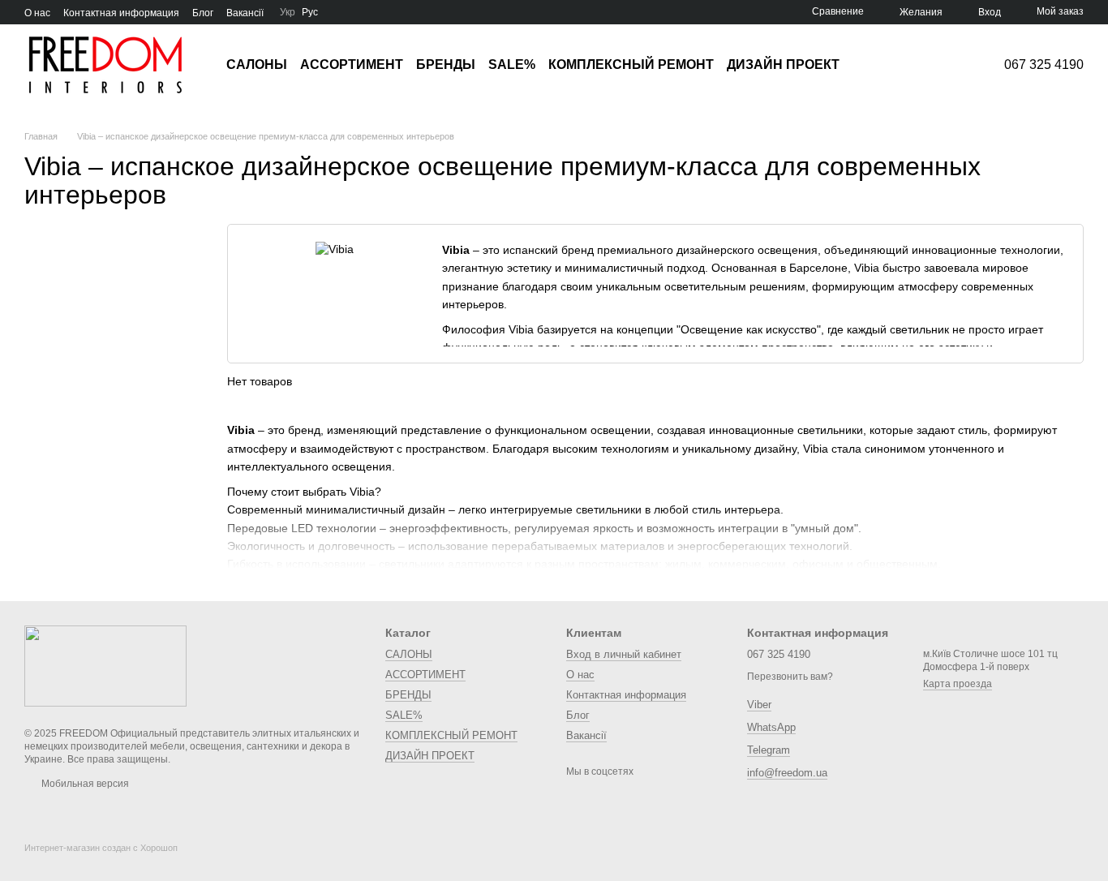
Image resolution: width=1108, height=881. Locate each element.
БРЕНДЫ (445, 64)
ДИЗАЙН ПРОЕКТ (783, 64)
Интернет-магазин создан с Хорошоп (101, 848)
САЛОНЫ (256, 64)
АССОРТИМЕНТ (351, 64)
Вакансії (245, 13)
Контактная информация (121, 13)
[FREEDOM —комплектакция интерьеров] (105, 665)
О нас (37, 13)
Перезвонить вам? (790, 676)
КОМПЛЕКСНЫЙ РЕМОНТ (631, 64)
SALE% (511, 64)
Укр (287, 12)
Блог (202, 13)
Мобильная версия (84, 783)
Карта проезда (957, 684)
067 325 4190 (1044, 64)
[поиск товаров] (869, 65)
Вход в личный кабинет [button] (623, 654)
